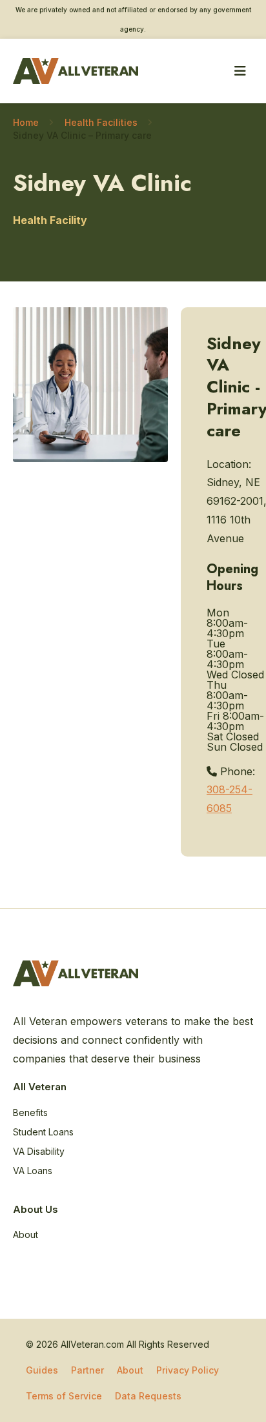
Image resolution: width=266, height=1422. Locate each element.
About (25, 1234)
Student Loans (43, 1131)
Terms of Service (64, 1395)
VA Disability (39, 1151)
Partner (87, 1370)
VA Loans (32, 1170)
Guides (42, 1370)
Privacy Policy (187, 1370)
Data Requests (148, 1395)
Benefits (30, 1112)
